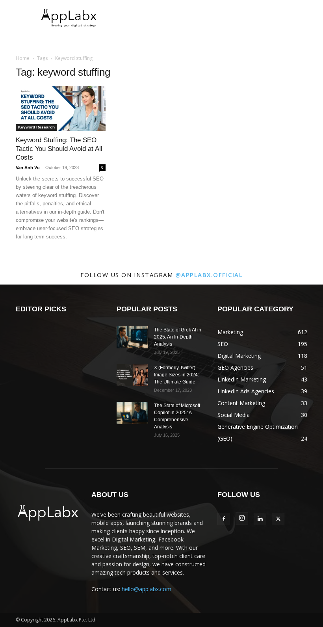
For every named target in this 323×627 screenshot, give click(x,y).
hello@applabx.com (146, 589)
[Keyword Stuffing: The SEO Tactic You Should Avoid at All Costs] (61, 108)
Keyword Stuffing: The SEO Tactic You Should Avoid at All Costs (59, 148)
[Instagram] (242, 518)
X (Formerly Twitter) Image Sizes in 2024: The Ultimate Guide (176, 375)
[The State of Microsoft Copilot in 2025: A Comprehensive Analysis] (132, 413)
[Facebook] (223, 519)
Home (23, 58)
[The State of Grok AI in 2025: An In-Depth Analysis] (132, 337)
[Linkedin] (260, 519)
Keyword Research (36, 127)
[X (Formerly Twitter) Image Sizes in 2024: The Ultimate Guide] (132, 375)
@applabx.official (209, 275)
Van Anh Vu (28, 167)
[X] (278, 519)
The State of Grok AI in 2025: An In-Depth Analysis (177, 337)
